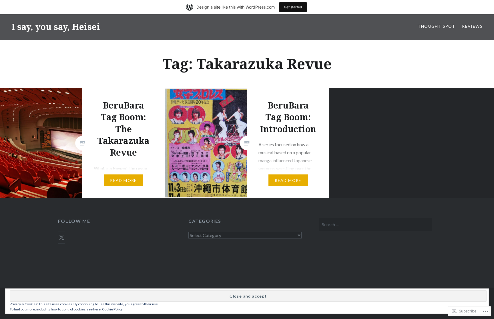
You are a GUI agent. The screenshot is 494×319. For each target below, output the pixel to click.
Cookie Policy (112, 309)
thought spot (436, 26)
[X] (61, 237)
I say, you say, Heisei (55, 27)
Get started (293, 7)
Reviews (472, 26)
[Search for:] (375, 224)
